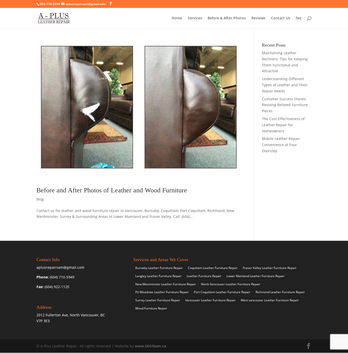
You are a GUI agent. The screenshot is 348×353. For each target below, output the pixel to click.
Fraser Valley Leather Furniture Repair (270, 268)
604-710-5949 (50, 4)
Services (195, 18)
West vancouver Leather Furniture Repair (270, 300)
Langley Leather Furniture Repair (158, 276)
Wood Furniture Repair (151, 308)
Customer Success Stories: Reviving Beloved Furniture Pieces (285, 105)
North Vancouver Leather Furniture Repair (230, 284)
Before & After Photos (227, 18)
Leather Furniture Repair (204, 276)
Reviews (258, 18)
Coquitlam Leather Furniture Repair (213, 268)
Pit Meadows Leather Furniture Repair (162, 292)
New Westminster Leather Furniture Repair (165, 284)
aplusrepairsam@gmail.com (85, 4)
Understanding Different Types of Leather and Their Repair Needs (285, 84)
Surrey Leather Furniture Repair (157, 300)
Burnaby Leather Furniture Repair (159, 268)
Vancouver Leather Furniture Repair (210, 300)
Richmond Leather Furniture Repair (280, 292)
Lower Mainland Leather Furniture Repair (255, 276)
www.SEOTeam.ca (150, 346)
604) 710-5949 (62, 277)
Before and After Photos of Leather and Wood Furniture (111, 190)
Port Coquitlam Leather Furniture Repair (222, 292)
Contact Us (280, 18)
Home (177, 18)
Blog (40, 199)
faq (298, 18)
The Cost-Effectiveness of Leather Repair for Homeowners (283, 124)
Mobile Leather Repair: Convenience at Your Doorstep (281, 144)
